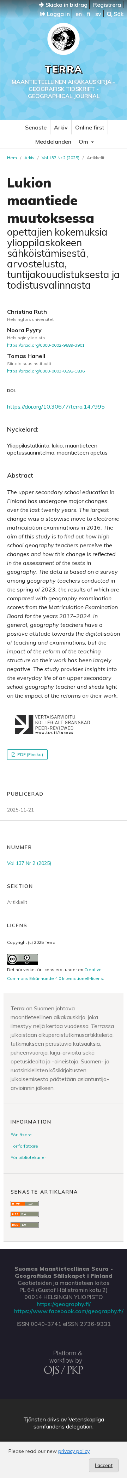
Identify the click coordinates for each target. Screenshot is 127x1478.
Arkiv (61, 127)
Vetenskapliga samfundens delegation (69, 1423)
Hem (12, 157)
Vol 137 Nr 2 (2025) (60, 157)
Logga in (58, 13)
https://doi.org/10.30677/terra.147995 (56, 406)
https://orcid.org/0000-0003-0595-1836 (46, 371)
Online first (89, 127)
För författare (24, 1146)
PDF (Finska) (29, 754)
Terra (64, 69)
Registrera (107, 4)
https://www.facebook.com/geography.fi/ (68, 1311)
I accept (104, 1465)
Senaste (36, 127)
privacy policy (74, 1451)
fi (88, 13)
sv (98, 13)
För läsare (21, 1134)
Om (84, 141)
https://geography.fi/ (64, 1303)
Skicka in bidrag (65, 4)
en (78, 13)
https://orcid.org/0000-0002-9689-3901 (46, 345)
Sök (117, 13)
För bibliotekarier (28, 1157)
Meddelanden (53, 141)
